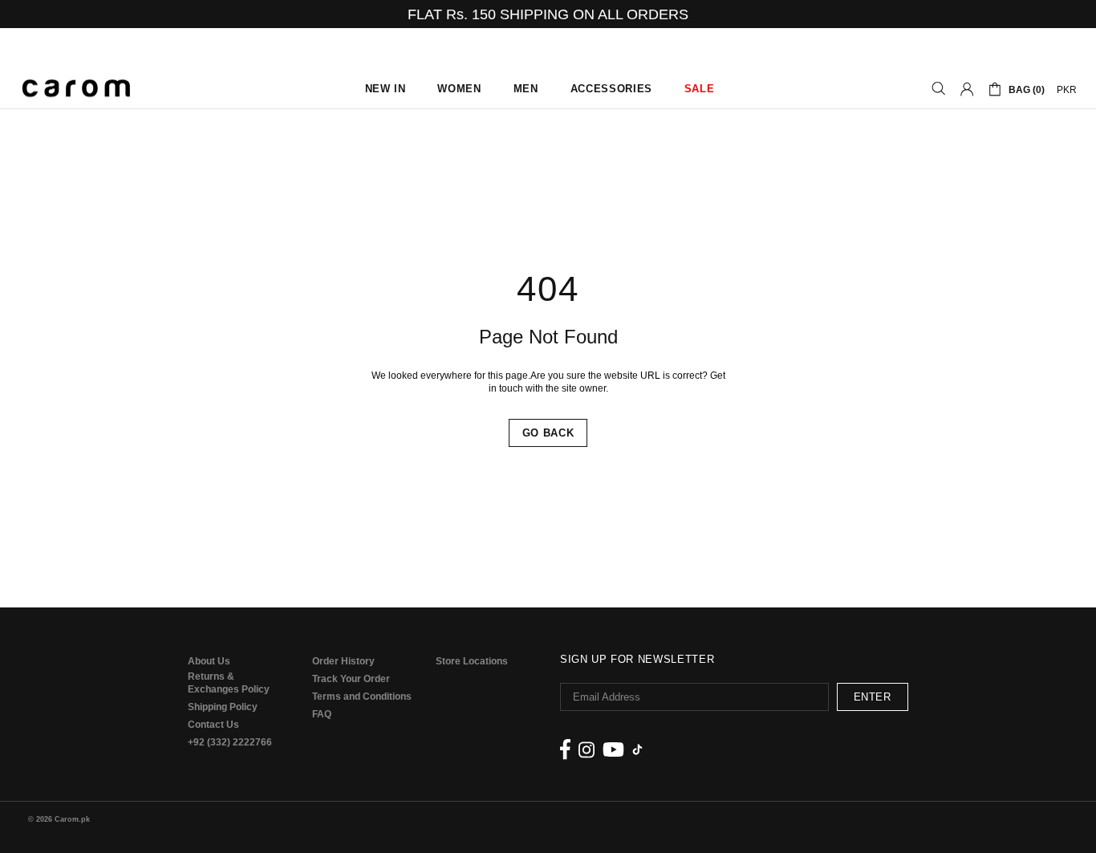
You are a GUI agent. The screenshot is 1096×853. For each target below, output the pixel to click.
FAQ (321, 714)
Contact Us (213, 724)
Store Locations (472, 661)
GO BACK (548, 433)
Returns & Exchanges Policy (229, 683)
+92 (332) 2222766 (230, 742)
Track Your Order (351, 678)
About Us (209, 661)
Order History (343, 661)
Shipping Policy (223, 707)
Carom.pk (76, 89)
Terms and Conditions (362, 696)
